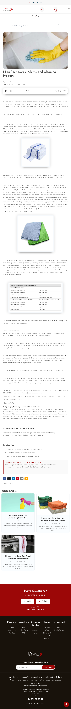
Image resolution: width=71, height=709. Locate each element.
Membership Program (47, 634)
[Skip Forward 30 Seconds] (59, 91)
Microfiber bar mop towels (22, 197)
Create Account (59, 630)
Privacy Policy (11, 630)
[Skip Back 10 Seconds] (56, 91)
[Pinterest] (39, 699)
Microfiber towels (8, 102)
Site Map (35, 633)
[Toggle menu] (69, 9)
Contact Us (35, 630)
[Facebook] (29, 699)
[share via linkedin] (13, 479)
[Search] (58, 25)
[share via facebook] (4, 479)
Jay (4, 82)
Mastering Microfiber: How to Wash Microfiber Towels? (24, 449)
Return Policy (24, 630)
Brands (47, 627)
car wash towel (29, 260)
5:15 (64, 91)
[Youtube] (42, 699)
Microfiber (10, 82)
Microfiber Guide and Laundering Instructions (21, 452)
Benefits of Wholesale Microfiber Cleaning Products (23, 456)
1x (51, 91)
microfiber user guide (37, 380)
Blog (23, 627)
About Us (12, 633)
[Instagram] (32, 699)
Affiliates (47, 630)
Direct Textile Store (9, 129)
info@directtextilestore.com (34, 393)
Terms (12, 627)
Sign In (59, 627)
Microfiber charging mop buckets (13, 370)
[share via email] (21, 479)
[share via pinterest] (17, 479)
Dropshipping (47, 638)
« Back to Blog (8, 483)
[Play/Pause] (6, 91)
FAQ (23, 633)
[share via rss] (26, 479)
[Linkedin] (36, 699)
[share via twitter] (9, 479)
